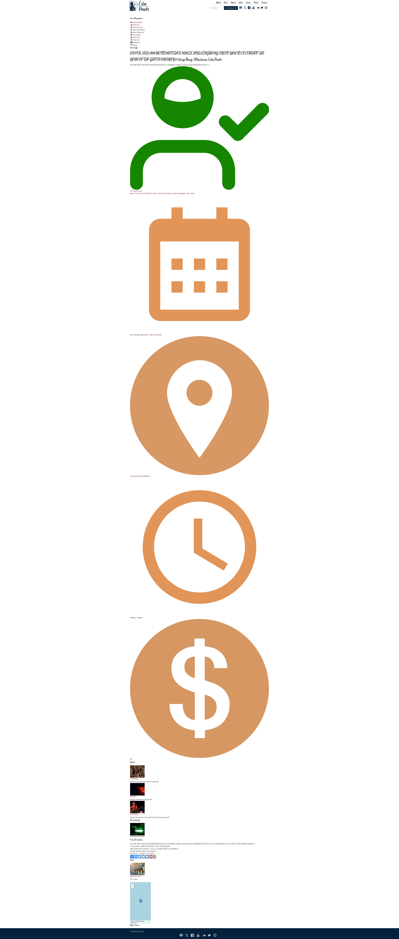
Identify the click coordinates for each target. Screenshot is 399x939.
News (226, 2)
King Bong (134, 779)
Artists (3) (135, 25)
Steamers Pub (135, 476)
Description (136, 35)
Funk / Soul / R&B (141, 193)
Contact (264, 2)
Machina (133, 796)
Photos (256, 2)
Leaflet (132, 921)
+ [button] (132, 884)
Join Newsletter (231, 8)
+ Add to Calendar (155, 335)
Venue (134, 45)
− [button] (132, 887)
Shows (248, 2)
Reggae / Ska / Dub (187, 193)
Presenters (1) (137, 27)
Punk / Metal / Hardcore (170, 193)
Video (241, 2)
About (218, 2)
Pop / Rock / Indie (154, 193)
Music (233, 2)
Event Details (137, 22)
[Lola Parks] (149, 6)
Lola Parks (134, 814)
